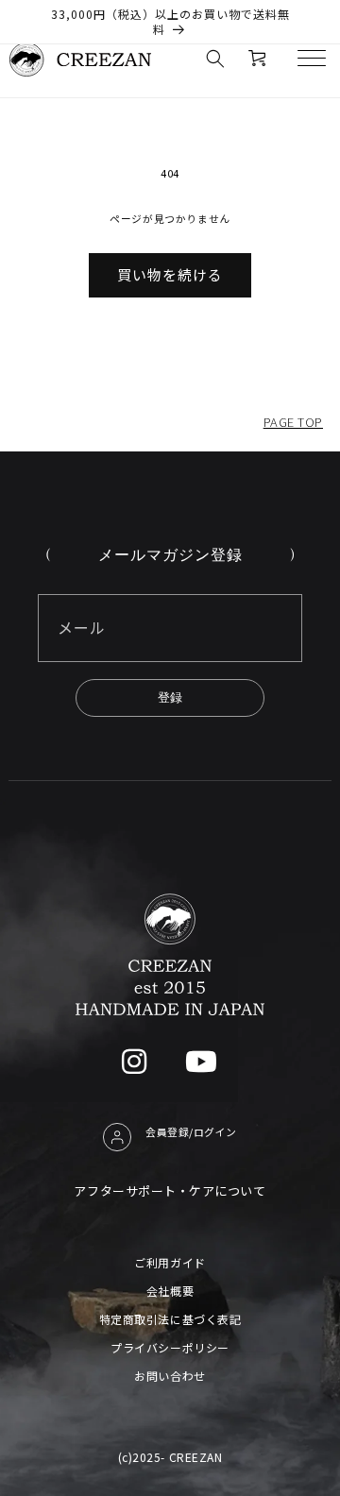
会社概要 (170, 1291)
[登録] (170, 698)
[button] (215, 58)
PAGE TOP (293, 422)
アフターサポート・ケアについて (169, 1190)
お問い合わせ (169, 1376)
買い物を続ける (170, 274)
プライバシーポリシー (169, 1347)
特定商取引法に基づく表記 (170, 1319)
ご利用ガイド (169, 1262)
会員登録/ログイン (191, 1131)
